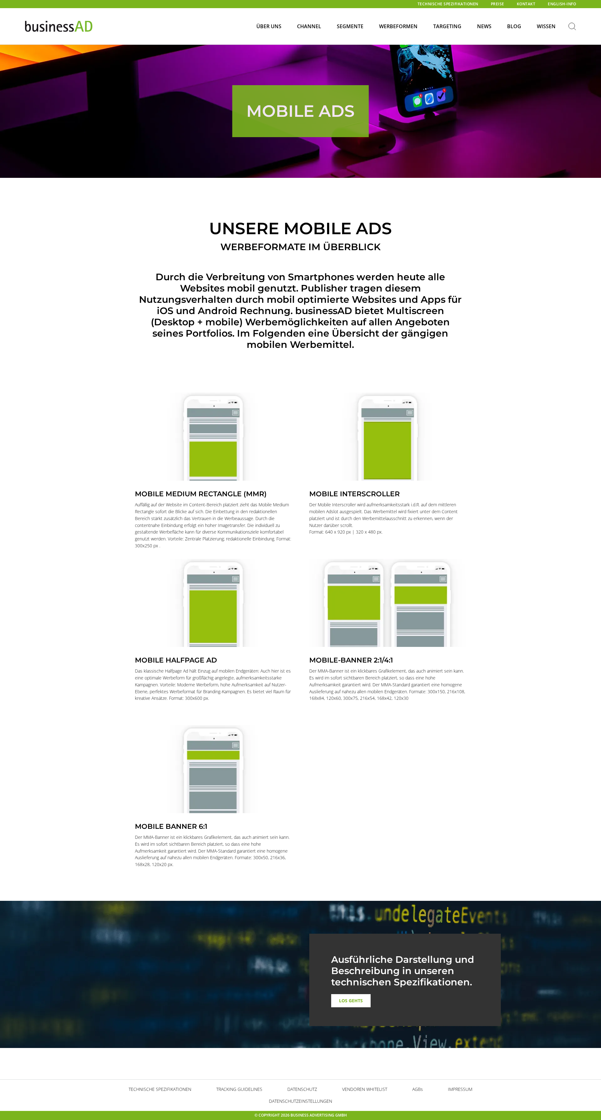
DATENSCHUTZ (302, 1089)
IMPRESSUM (460, 1089)
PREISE (497, 4)
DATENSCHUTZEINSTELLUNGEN (300, 1101)
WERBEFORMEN (398, 26)
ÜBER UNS (268, 26)
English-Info (562, 4)
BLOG (514, 26)
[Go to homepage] (58, 26)
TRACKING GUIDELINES (239, 1089)
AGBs (417, 1089)
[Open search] (572, 26)
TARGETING (447, 26)
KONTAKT (526, 4)
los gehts (351, 1001)
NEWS (484, 26)
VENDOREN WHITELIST (364, 1089)
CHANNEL (309, 26)
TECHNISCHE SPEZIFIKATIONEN (448, 4)
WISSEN (546, 26)
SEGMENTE (350, 26)
